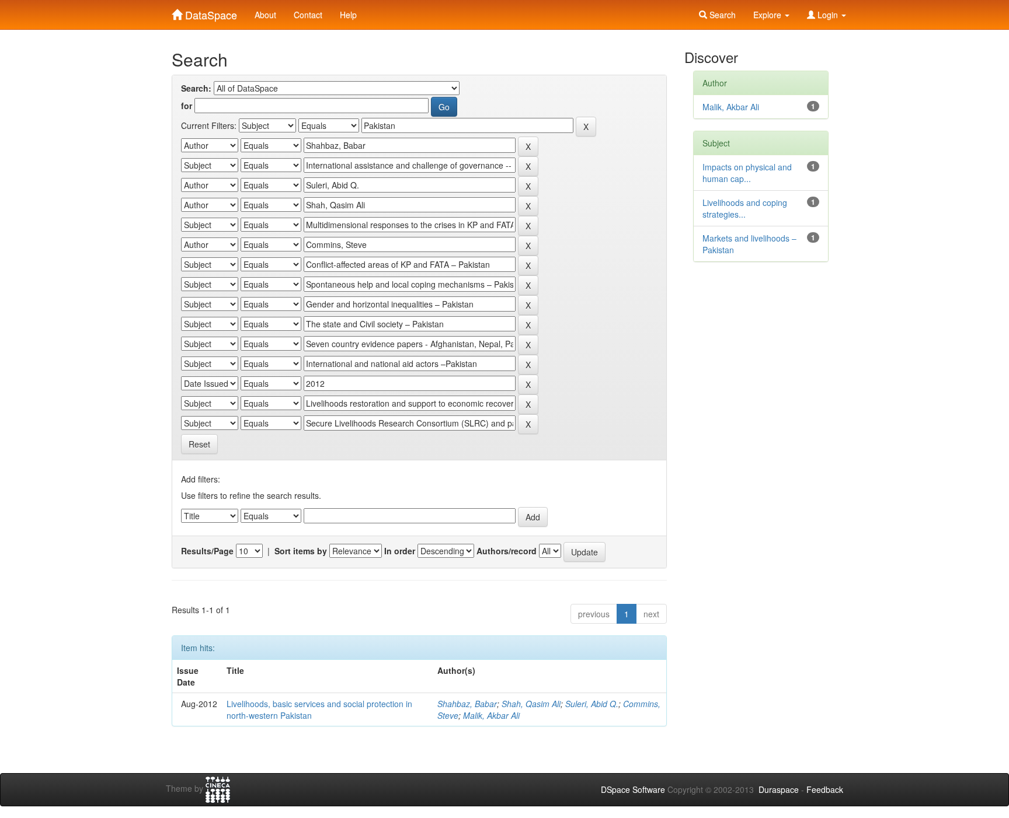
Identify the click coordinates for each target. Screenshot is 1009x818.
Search (721, 14)
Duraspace (779, 789)
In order (399, 551)
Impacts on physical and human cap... (747, 172)
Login (827, 14)
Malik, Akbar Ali (491, 715)
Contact (308, 14)
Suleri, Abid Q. (591, 703)
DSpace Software (633, 789)
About (265, 14)
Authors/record (506, 551)
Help (348, 14)
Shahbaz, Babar (467, 703)
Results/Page (207, 551)
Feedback (824, 789)
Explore (768, 14)
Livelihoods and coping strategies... (744, 208)
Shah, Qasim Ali (531, 703)
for (186, 105)
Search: (196, 88)
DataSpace (209, 12)
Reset (199, 444)
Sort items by (300, 551)
